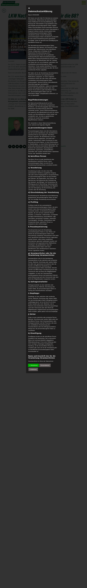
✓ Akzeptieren (33, 365)
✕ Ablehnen (33, 369)
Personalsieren (45, 365)
